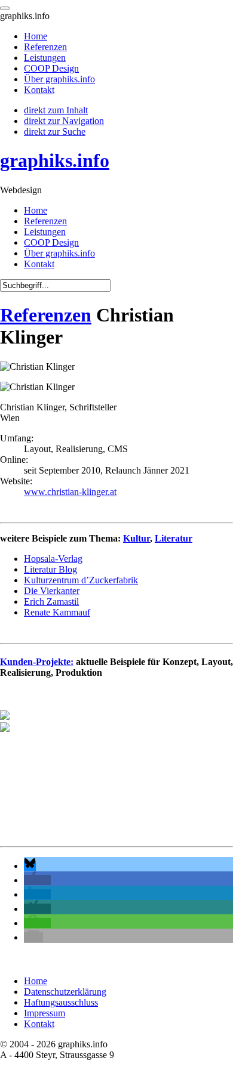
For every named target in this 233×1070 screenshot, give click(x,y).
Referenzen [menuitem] (45, 47)
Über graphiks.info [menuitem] (59, 79)
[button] (30, 866)
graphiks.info (54, 160)
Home (35, 210)
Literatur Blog (50, 569)
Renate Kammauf (57, 612)
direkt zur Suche (54, 131)
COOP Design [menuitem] (51, 68)
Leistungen (45, 232)
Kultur (136, 538)
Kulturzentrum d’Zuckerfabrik (81, 580)
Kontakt (39, 264)
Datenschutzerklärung (65, 991)
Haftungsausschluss (61, 1002)
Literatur (173, 538)
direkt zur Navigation (64, 121)
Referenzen (45, 221)
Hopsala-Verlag (53, 558)
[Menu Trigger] (5, 8)
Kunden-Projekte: (36, 662)
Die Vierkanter (51, 591)
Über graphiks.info (59, 253)
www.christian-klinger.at (70, 492)
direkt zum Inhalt (56, 110)
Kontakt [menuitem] (39, 90)
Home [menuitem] (35, 36)
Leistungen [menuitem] (45, 57)
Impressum (44, 1013)
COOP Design (51, 242)
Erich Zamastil (51, 601)
